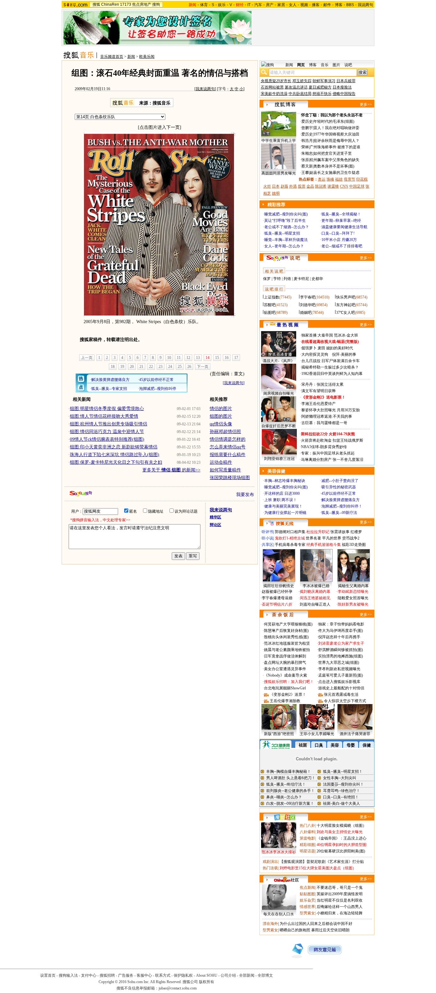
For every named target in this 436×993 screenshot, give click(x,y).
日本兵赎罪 (346, 81)
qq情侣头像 (221, 424)
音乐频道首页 (111, 56)
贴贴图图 (307, 894)
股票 (301, 186)
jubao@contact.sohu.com (178, 988)
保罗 (267, 278)
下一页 (202, 366)
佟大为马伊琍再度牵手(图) (340, 630)
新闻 (131, 56)
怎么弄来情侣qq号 (227, 447)
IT (249, 5)
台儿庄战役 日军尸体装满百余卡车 (330, 361)
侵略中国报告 (344, 93)
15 (217, 357)
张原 (305, 160)
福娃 (339, 179)
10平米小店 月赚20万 (339, 239)
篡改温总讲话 (296, 87)
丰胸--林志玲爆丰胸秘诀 (284, 480)
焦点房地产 (141, 4)
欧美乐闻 (146, 56)
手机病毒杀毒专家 (290, 544)
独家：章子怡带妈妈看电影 (341, 624)
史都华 (317, 278)
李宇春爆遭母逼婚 (277, 598)
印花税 (362, 179)
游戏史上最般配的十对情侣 (341, 688)
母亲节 (349, 179)
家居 (281, 5)
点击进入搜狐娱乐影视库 (339, 681)
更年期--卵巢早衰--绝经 (341, 220)
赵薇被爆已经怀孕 (277, 591)
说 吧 (295, 258)
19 (122, 366)
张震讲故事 (340, 532)
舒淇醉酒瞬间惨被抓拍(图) (340, 650)
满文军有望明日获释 (318, 391)
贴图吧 (269, 312)
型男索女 (307, 913)
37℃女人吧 (345, 312)
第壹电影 (307, 838)
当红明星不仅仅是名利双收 (340, 900)
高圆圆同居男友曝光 (278, 173)
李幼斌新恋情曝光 (353, 591)
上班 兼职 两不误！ (280, 500)
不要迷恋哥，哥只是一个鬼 (340, 887)
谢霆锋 (333, 186)
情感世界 (307, 906)
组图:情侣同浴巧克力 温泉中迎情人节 (107, 431)
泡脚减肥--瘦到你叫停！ (341, 506)
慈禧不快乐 (322, 93)
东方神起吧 (345, 305)
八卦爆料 (307, 832)
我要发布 (245, 494)
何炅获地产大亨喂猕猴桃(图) (288, 624)
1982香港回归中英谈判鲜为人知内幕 (332, 373)
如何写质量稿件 (225, 470)
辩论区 (215, 525)
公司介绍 (228, 975)
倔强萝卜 (309, 348)
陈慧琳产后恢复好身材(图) (286, 630)
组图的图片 (221, 416)
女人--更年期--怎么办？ (284, 246)
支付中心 (88, 975)
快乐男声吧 (345, 297)
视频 (304, 5)
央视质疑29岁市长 (276, 81)
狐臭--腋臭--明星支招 (282, 233)
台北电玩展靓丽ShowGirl (285, 688)
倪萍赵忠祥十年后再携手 (339, 637)
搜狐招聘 (107, 975)
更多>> (366, 104)
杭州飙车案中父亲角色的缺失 (334, 160)
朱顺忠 (307, 153)
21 (141, 366)
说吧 (348, 65)
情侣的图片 (221, 408)
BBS (350, 5)
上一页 (87, 357)
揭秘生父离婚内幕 (353, 586)
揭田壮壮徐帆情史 (278, 586)
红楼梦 (356, 532)
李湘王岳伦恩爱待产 (318, 403)
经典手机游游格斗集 (323, 544)
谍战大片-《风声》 (279, 361)
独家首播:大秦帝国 (317, 335)
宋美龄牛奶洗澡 (274, 93)
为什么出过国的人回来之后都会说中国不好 (316, 923)
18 (113, 366)
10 (169, 357)
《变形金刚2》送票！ (288, 694)
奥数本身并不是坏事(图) (333, 166)
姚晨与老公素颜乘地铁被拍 (287, 650)
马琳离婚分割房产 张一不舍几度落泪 (332, 459)
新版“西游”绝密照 (279, 734)
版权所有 (206, 982)
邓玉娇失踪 (302, 81)
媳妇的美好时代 (339, 348)
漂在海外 (270, 923)
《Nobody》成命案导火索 (285, 675)
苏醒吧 (269, 305)
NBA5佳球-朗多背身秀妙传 (324, 447)
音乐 (324, 65)
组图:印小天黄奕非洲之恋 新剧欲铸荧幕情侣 (113, 447)
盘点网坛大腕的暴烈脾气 (285, 662)
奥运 (322, 179)
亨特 (277, 278)
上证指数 (271, 297)
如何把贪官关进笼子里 (332, 153)
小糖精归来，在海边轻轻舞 (340, 913)
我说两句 (365, 5)
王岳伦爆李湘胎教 (285, 701)
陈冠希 (321, 186)
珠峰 (330, 179)
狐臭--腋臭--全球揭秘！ (341, 214)
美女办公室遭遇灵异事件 (285, 669)
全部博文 (265, 975)
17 (236, 357)
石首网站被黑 (272, 87)
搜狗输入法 (68, 975)
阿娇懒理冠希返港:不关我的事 (326, 416)
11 (179, 357)
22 (151, 366)
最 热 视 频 (287, 324)
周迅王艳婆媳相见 (315, 598)
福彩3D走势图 (354, 544)
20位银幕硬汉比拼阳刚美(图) (341, 851)
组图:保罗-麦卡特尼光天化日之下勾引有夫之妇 (116, 462)
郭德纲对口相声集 (290, 532)
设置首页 (48, 975)
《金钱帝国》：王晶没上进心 (341, 838)
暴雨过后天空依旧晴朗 (330, 930)
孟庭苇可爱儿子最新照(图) (340, 675)
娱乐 (222, 5)
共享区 (267, 544)
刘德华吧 (307, 305)
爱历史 (307, 121)
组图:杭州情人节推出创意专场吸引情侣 (108, 424)
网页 (301, 65)
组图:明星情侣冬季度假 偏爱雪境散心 (107, 408)
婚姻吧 (306, 312)
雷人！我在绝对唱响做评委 (336, 128)
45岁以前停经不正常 (338, 493)
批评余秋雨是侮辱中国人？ (336, 140)
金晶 (310, 186)
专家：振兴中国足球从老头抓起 (328, 453)
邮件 (327, 5)
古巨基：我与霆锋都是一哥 (324, 423)
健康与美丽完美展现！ (283, 506)
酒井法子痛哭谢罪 (355, 734)
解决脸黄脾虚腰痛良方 (340, 500)
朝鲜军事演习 (323, 81)
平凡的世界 (331, 538)
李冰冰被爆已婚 (316, 586)
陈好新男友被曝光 (353, 604)
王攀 (305, 172)
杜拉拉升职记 (317, 532)
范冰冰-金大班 (346, 335)
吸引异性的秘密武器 (338, 487)
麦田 (321, 348)
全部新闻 (246, 975)
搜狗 (156, 4)
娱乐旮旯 (307, 900)
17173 (125, 4)
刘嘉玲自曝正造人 (315, 604)
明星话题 (307, 851)
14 (207, 357)
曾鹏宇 (307, 128)
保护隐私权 (183, 975)
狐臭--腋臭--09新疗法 (339, 512)
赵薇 (284, 186)
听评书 (267, 532)
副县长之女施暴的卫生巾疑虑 (334, 172)
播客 (315, 5)
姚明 (276, 193)
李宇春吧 (307, 297)
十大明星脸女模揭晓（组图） (341, 825)
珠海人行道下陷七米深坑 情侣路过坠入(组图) (114, 454)
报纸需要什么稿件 (227, 454)
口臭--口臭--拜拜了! (338, 233)
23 (160, 366)
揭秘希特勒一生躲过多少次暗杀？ (330, 367)
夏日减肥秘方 (320, 87)
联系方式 (162, 975)
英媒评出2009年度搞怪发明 (340, 894)
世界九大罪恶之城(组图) (338, 662)
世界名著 (313, 538)
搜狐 (96, 4)
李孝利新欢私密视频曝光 (339, 669)
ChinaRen (110, 4)
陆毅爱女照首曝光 (353, 598)
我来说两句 (205, 89)
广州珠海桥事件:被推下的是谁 (335, 147)
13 (198, 357)
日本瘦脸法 (342, 87)
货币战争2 (350, 538)
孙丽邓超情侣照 (225, 431)
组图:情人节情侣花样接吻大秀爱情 (104, 416)
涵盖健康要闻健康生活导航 (344, 227)
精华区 (215, 517)
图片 (336, 65)
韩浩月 (307, 140)
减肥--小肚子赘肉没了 (339, 480)
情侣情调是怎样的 (227, 439)
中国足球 (357, 186)
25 (180, 366)
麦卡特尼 (301, 278)
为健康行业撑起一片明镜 (285, 512)
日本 (276, 186)
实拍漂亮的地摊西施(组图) (340, 656)
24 (170, 366)
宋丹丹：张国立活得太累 (322, 384)
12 (188, 357)
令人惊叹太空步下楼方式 (345, 701)
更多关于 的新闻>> (171, 470)
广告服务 (125, 975)
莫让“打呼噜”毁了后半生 (285, 220)
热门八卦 (307, 825)
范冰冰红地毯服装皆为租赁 (287, 643)
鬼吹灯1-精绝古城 (290, 538)
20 (132, 366)
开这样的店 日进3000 (282, 493)
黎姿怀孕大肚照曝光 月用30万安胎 (330, 410)
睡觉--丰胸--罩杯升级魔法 (286, 239)
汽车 (258, 5)
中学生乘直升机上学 (278, 140)
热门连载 (270, 868)
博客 (338, 5)
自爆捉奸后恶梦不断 (278, 426)
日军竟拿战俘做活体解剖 (285, 656)
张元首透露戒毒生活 (341, 694)
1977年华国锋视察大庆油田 (336, 134)
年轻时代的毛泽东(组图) (333, 121)
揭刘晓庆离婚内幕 (315, 591)
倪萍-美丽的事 (344, 354)
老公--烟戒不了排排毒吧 (341, 246)
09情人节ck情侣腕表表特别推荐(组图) (107, 439)
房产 (270, 5)
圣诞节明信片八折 (277, 604)
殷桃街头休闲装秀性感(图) (286, 637)
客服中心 (144, 975)
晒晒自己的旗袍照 (295, 930)
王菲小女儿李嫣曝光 (317, 734)
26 (189, 366)
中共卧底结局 (300, 93)
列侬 (287, 278)
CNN (344, 186)
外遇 (293, 186)
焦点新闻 (307, 887)
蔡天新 (307, 166)
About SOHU (206, 975)
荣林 (305, 147)
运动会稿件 (221, 462)
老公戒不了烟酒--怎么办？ (286, 227)
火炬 (267, 186)
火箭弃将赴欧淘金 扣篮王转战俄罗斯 (332, 440)
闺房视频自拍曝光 (278, 393)
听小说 (267, 538)
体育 (204, 5)
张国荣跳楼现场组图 (230, 477)
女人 (293, 5)
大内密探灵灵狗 (314, 354)
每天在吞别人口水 (278, 914)
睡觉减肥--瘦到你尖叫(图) (286, 214)
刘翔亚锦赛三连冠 (279, 458)
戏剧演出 (270, 861)
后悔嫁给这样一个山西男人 (340, 906)
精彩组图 (307, 844)
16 (227, 357)
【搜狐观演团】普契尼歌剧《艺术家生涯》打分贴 (322, 861)
